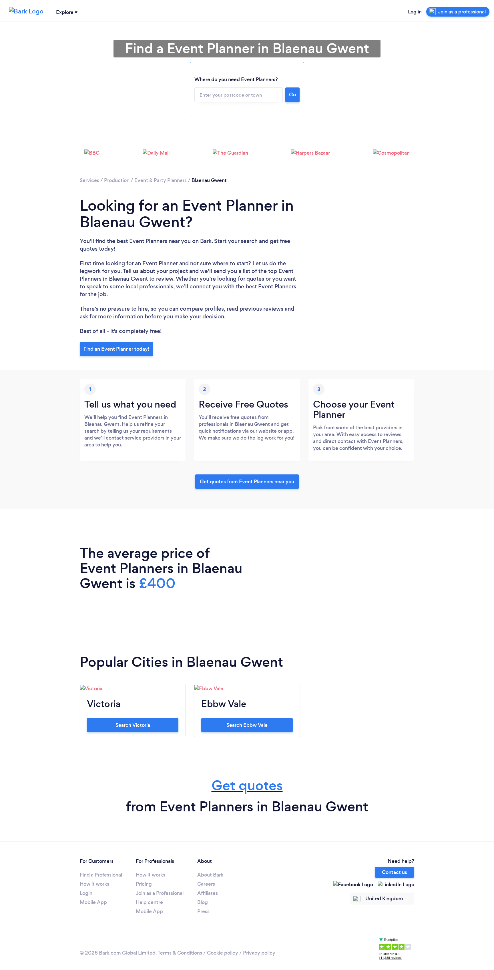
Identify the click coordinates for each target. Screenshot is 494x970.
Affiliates (207, 893)
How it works (94, 884)
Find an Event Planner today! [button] (116, 349)
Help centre (149, 902)
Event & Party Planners (160, 180)
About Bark (210, 874)
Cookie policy (222, 952)
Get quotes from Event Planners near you (247, 481)
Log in (415, 11)
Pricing (144, 884)
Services (89, 180)
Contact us (394, 872)
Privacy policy (259, 952)
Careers (206, 884)
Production (117, 180)
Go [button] (292, 94)
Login (86, 893)
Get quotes (247, 785)
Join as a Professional (160, 893)
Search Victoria (132, 725)
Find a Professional (101, 874)
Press (203, 911)
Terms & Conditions (180, 952)
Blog (202, 902)
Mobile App (93, 902)
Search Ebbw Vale (247, 725)
